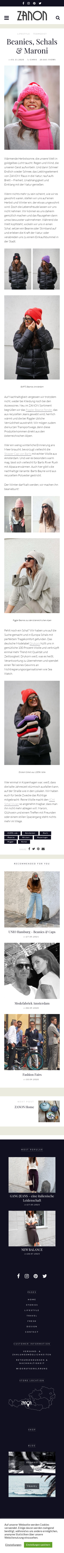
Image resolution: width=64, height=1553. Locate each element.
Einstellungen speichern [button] (38, 1544)
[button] (7, 18)
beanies (12, 837)
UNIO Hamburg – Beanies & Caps (32, 932)
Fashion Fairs (32, 1074)
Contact (32, 1332)
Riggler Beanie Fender (39, 410)
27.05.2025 (33, 1205)
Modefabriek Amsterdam (32, 1003)
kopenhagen (43, 837)
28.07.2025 (33, 1254)
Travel (32, 1316)
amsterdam (30, 833)
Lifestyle (23, 34)
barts (46, 833)
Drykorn (35, 643)
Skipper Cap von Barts (17, 453)
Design (32, 1327)
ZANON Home (24, 1107)
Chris (33, 60)
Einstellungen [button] (13, 1544)
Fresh (32, 1321)
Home (32, 1300)
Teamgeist (40, 34)
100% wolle (13, 833)
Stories (32, 1305)
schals (24, 841)
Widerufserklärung (32, 1369)
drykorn (26, 837)
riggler (11, 841)
